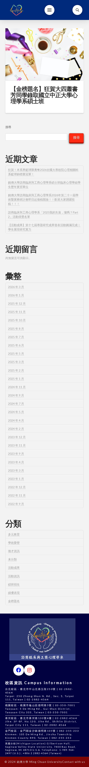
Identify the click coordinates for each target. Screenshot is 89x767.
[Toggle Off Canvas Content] (49, 10)
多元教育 (14, 534)
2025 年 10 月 (17, 320)
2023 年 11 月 (17, 445)
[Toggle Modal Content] (77, 10)
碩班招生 (14, 584)
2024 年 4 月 (16, 420)
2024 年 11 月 (17, 387)
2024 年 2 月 (16, 428)
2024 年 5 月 (16, 412)
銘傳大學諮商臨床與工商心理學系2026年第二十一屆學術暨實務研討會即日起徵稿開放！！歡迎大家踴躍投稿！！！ (43, 199)
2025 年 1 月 (16, 378)
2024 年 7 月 (16, 403)
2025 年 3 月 (16, 362)
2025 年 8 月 (16, 328)
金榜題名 (14, 601)
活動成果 (14, 567)
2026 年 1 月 (16, 295)
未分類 (12, 559)
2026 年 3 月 (16, 287)
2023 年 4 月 (16, 462)
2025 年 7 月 (16, 337)
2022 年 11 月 (17, 495)
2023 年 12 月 (17, 437)
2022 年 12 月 (17, 487)
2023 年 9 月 (16, 453)
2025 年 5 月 (16, 353)
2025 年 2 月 (16, 370)
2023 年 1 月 (16, 478)
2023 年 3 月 (16, 470)
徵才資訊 (14, 551)
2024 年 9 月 (16, 395)
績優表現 (14, 592)
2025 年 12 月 (17, 303)
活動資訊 (14, 576)
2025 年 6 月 (16, 345)
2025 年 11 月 (17, 312)
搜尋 (8, 127)
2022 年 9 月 (16, 504)
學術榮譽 (14, 542)
